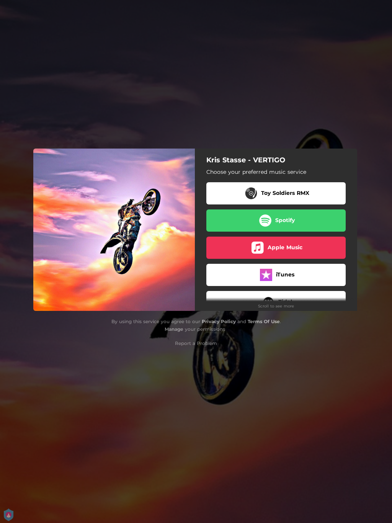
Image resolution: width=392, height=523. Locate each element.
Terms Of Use (264, 321)
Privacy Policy (219, 321)
